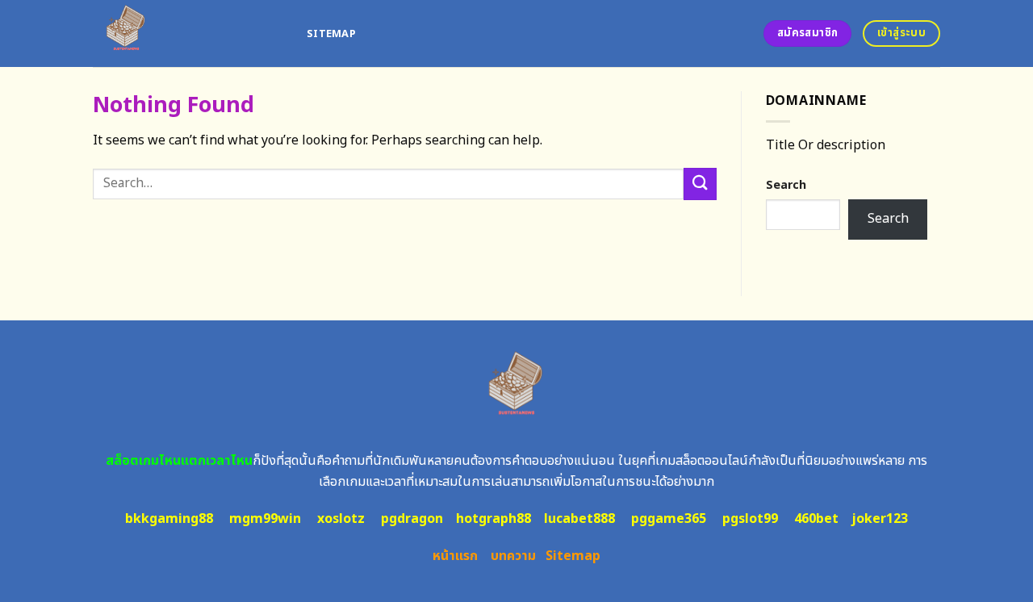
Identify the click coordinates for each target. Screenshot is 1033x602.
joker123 (879, 519)
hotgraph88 (493, 519)
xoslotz (341, 519)
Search (786, 185)
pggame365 (668, 519)
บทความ (513, 556)
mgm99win (265, 519)
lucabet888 (579, 519)
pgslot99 (750, 519)
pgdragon (412, 519)
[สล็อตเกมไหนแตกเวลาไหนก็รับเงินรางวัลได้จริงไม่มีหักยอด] (187, 33)
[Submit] (700, 183)
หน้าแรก (455, 556)
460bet (816, 519)
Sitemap (331, 34)
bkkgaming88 (169, 519)
